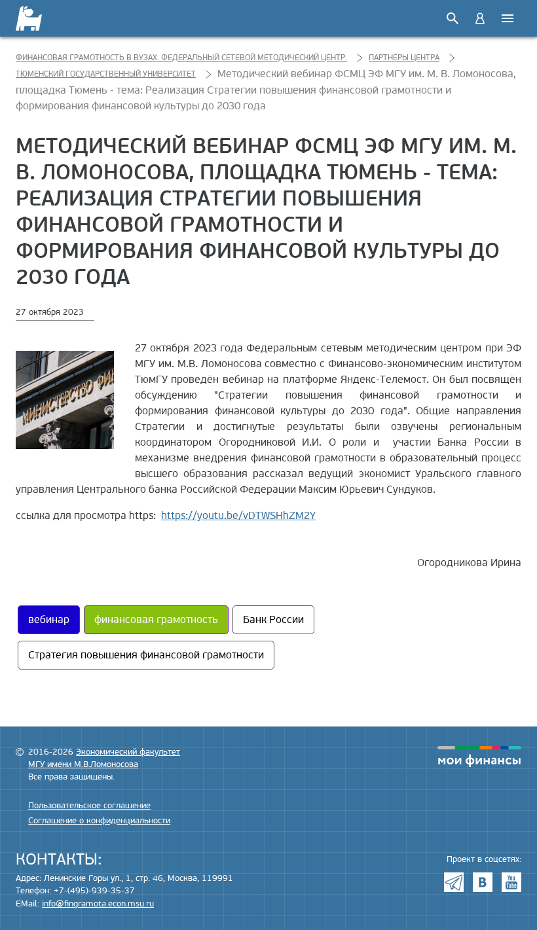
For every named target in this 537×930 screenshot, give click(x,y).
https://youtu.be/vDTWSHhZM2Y (238, 515)
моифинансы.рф (479, 756)
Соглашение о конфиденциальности (99, 820)
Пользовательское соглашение (89, 805)
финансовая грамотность (156, 619)
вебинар (48, 619)
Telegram (454, 882)
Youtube (511, 882)
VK (482, 882)
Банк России (273, 619)
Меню (507, 18)
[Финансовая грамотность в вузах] (37, 18)
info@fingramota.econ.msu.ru (98, 904)
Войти (480, 18)
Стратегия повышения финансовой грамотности (146, 655)
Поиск (452, 18)
